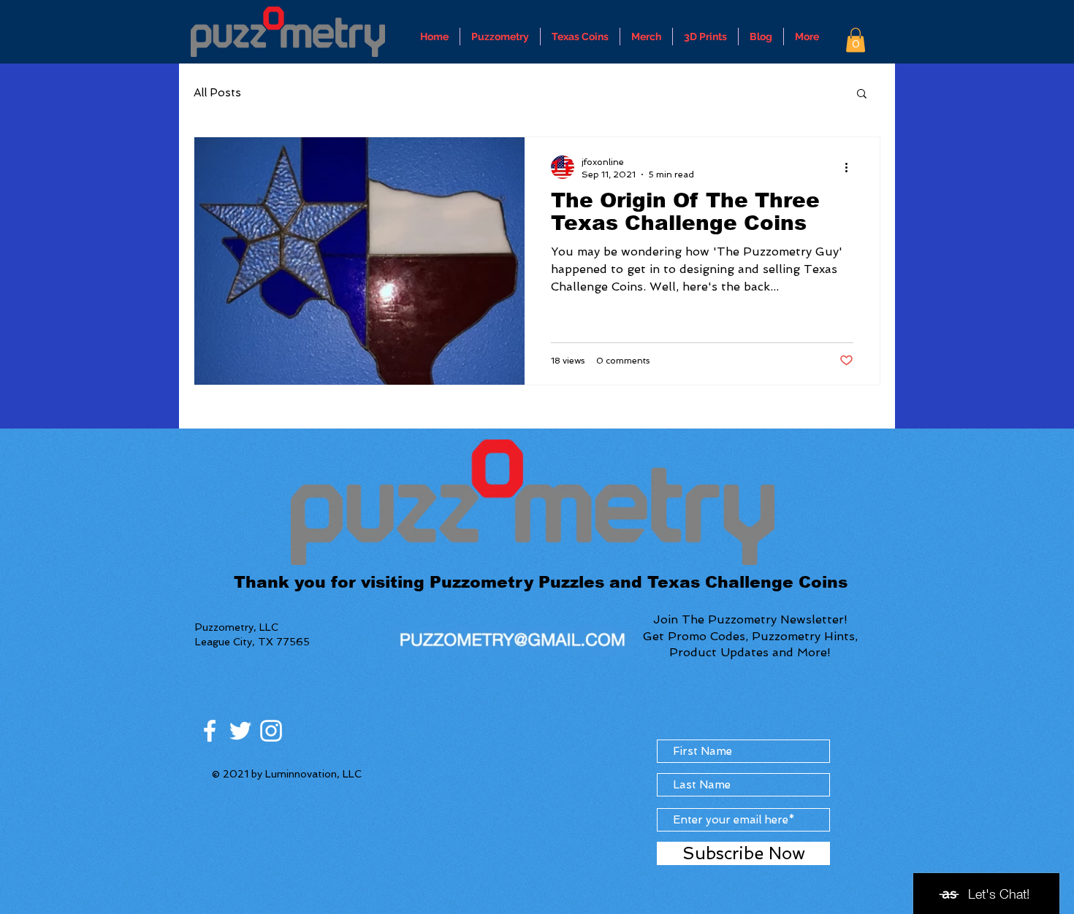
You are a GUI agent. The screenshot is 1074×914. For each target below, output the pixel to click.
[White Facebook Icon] (209, 730)
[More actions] (851, 167)
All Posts (217, 92)
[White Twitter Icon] (240, 730)
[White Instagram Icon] (271, 730)
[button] (855, 40)
